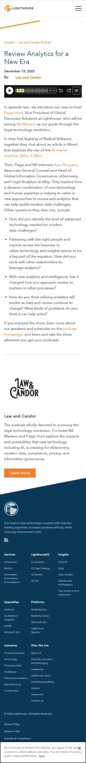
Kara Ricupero (66, 164)
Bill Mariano (26, 124)
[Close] (79, 748)
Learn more (20, 473)
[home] (19, 8)
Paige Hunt (13, 112)
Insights (9, 42)
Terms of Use (11, 731)
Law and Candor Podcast (34, 42)
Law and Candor (28, 77)
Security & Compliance (17, 738)
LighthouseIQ (40, 555)
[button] (78, 8)
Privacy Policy (12, 724)
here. (42, 756)
